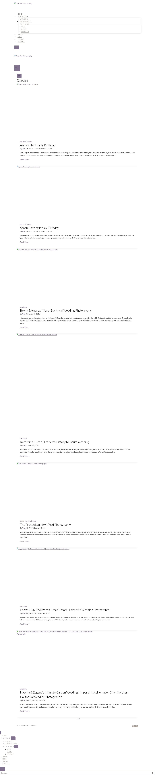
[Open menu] (17, 68)
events (29, 142)
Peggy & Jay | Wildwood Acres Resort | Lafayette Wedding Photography (65, 609)
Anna (24, 148)
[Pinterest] (136, 726)
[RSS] (137, 726)
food (34, 521)
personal (23, 142)
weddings (23, 307)
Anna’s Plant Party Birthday (37, 145)
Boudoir (25, 32)
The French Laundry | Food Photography (45, 524)
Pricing (21, 39)
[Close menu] (0, 732)
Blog (20, 37)
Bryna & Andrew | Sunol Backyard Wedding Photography (56, 310)
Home (20, 14)
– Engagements (11, 743)
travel (22, 521)
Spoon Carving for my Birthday (39, 228)
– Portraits (9, 746)
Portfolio (6, 738)
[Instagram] (132, 726)
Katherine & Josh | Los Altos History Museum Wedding (54, 442)
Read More (25, 159)
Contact (21, 42)
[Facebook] (134, 726)
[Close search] (2, 769)
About (20, 34)
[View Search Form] (16, 47)
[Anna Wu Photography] (77, 7)
